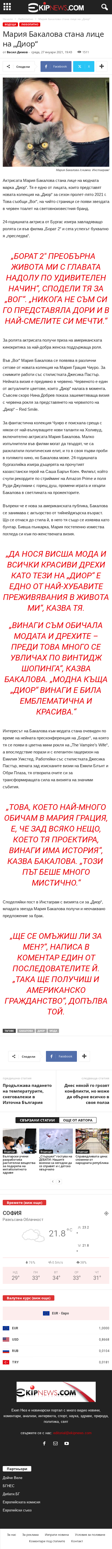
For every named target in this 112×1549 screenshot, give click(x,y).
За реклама (30, 1535)
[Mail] (56, 1444)
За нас (11, 1535)
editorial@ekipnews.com (72, 1433)
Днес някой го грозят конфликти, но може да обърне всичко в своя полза (86, 1094)
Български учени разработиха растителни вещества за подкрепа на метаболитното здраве (19, 1164)
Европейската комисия (21, 1502)
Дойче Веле (12, 1478)
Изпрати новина (57, 1535)
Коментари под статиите (47, 1541)
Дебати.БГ (11, 1494)
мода (53, 1031)
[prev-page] (52, 1181)
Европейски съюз (17, 1510)
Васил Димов (17, 52)
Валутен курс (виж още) (28, 1298)
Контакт (77, 1541)
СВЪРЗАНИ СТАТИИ (37, 1120)
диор (41, 1031)
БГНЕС (8, 1486)
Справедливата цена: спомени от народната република (92, 1159)
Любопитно (25, 19)
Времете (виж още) (24, 1202)
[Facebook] (45, 1444)
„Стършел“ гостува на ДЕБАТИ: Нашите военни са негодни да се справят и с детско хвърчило (55, 1162)
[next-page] (59, 1181)
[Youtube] (67, 1444)
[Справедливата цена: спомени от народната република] (92, 1141)
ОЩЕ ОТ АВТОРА (77, 1120)
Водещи (10, 24)
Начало (8, 19)
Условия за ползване (90, 1535)
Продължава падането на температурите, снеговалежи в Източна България (27, 1094)
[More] (101, 66)
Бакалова (26, 1031)
